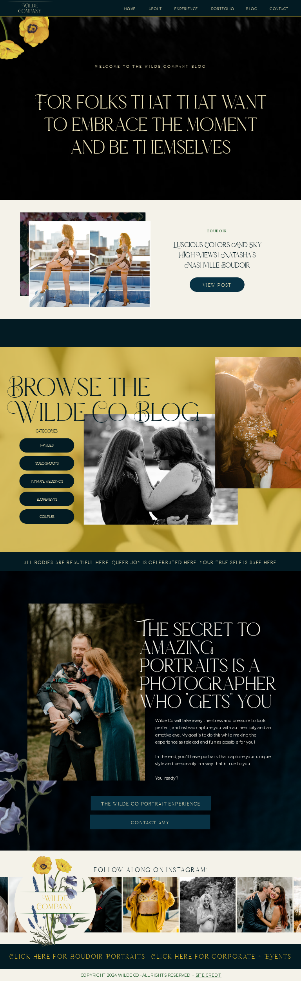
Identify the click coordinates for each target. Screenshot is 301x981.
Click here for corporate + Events (221, 956)
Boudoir (217, 231)
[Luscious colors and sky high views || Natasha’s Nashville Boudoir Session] (89, 264)
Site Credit (209, 975)
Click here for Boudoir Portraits (77, 956)
